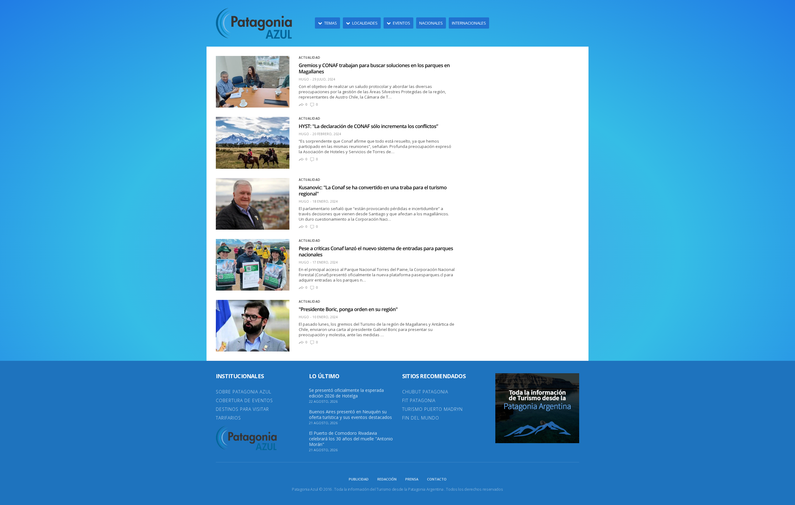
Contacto (437, 479)
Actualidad (309, 57)
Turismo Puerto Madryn (432, 409)
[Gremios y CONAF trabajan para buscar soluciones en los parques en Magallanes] (252, 82)
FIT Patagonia (418, 400)
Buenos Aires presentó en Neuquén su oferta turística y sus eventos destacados (350, 414)
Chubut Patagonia (425, 392)
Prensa (411, 479)
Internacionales (469, 23)
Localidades (365, 23)
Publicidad (359, 479)
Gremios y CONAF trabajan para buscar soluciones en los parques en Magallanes (374, 68)
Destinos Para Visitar (242, 409)
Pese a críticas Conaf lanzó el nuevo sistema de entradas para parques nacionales (376, 251)
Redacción (387, 479)
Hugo (304, 79)
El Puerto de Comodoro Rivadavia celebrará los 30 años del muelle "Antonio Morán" (351, 438)
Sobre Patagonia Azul (243, 392)
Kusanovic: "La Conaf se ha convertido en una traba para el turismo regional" (373, 190)
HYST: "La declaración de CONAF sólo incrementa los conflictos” (368, 126)
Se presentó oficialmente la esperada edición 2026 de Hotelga (346, 393)
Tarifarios (228, 418)
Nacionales (431, 23)
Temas (330, 23)
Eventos (401, 23)
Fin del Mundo (420, 418)
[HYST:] (252, 142)
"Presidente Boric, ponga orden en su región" (348, 309)
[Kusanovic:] (252, 204)
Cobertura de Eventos (244, 400)
